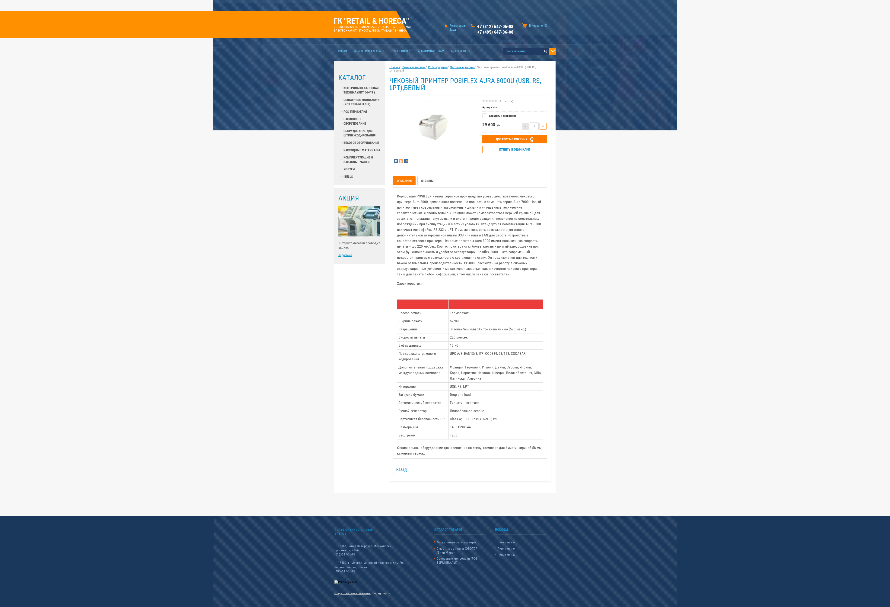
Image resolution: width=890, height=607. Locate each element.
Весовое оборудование (361, 143)
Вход (452, 29)
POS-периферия (355, 111)
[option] (434, 127)
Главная (394, 67)
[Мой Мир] (406, 161)
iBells (348, 176)
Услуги (349, 169)
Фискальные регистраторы (456, 542)
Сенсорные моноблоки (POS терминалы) (361, 102)
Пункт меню (506, 542)
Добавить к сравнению (502, 115)
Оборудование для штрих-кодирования (359, 133)
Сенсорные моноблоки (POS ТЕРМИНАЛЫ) (457, 560)
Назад (401, 470)
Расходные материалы (361, 150)
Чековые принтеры (462, 67)
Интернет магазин (414, 67)
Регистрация (458, 25)
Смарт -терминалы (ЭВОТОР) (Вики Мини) (458, 550)
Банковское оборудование (354, 121)
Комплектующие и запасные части (358, 159)
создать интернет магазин (352, 593)
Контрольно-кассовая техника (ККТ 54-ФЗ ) (360, 90)
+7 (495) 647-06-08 (495, 32)
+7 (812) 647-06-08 (495, 26)
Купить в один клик (514, 149)
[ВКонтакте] (396, 161)
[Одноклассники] (401, 161)
